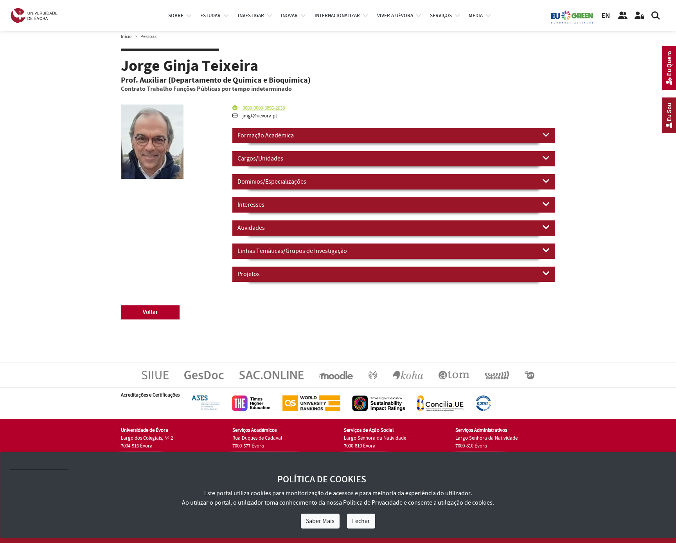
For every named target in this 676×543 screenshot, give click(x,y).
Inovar (289, 15)
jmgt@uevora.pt (259, 115)
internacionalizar (337, 15)
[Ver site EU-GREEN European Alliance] (572, 16)
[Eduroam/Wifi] (497, 374)
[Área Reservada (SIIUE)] (639, 15)
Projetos (248, 274)
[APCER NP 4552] (483, 402)
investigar (251, 15)
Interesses (250, 205)
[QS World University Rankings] (311, 402)
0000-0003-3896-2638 (263, 108)
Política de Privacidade (373, 503)
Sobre (175, 15)
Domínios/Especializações (271, 182)
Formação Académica (265, 135)
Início (126, 37)
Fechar (361, 521)
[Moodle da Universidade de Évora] (335, 374)
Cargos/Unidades (260, 158)
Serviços (441, 15)
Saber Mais (320, 521)
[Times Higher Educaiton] (251, 402)
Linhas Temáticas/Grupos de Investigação (292, 251)
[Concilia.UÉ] (440, 402)
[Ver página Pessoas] (622, 15)
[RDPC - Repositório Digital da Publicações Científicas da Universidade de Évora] (373, 374)
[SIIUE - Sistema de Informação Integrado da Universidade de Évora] (155, 374)
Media (476, 15)
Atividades (251, 228)
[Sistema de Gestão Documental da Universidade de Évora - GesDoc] (204, 374)
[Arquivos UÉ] (454, 374)
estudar (210, 15)
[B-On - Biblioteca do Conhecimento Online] (529, 374)
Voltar (150, 312)
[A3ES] (206, 402)
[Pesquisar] (655, 15)
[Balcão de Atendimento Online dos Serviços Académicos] (271, 374)
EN (605, 16)
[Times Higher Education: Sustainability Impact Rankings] (378, 402)
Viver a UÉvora (395, 15)
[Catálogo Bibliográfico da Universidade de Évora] (408, 374)
